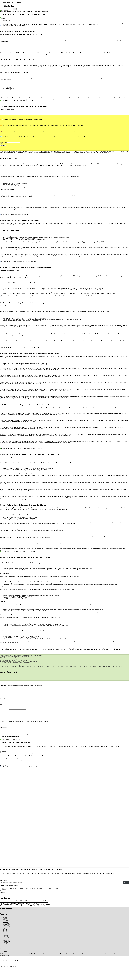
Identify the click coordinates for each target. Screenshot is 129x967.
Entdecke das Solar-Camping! (12, 2)
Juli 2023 (5, 943)
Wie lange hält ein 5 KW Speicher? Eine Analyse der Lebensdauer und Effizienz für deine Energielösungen (23, 905)
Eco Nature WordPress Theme (7, 960)
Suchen (125, 882)
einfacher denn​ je (57, 151)
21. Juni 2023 (3, 745)
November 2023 (6, 939)
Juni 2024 (5, 930)
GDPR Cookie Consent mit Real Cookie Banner (10, 966)
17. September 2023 (4, 758)
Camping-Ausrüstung (9, 4)
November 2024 (6, 924)
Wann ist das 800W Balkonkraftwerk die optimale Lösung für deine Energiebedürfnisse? (19, 903)
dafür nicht (76, 407)
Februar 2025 (5, 920)
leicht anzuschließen (15, 207)
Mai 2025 (5, 917)
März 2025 (5, 919)
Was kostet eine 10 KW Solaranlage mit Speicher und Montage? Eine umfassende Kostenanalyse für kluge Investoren (25, 904)
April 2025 (5, 918)
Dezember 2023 (6, 937)
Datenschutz (9, 908)
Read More (3, 751)
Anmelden (5, 951)
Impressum (2, 908)
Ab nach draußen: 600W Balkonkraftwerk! (15, 742)
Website (2, 715)
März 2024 (5, 934)
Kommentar (3, 698)
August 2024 (5, 928)
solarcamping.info (4, 11)
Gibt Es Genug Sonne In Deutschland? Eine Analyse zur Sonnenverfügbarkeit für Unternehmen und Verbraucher (24, 902)
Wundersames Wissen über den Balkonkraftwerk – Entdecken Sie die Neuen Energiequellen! (32, 869)
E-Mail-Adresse (3, 142)
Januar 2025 (5, 922)
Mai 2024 (5, 931)
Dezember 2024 (6, 923)
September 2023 (6, 941)
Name (2, 704)
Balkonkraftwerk (9, 6)
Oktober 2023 (6, 940)
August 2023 (5, 942)
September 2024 (6, 926)
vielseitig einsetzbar (19, 236)
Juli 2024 (5, 929)
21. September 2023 (4, 872)
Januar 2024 (5, 936)
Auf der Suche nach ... (5, 880)
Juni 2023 (5, 945)
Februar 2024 (5, 935)
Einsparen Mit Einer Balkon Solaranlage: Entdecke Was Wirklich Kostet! (25, 756)
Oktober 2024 (6, 925)
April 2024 (5, 932)
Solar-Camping (10, 5)
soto (7, 745)
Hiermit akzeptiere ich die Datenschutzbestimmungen (13, 143)
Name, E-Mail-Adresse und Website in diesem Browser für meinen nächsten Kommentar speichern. (25, 721)
